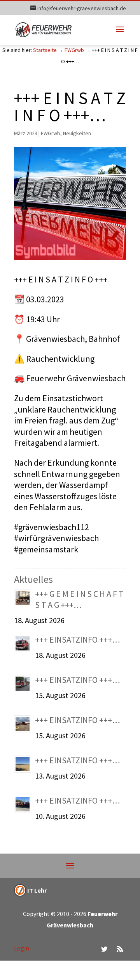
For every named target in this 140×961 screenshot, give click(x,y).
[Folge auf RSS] (120, 949)
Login (21, 948)
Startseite (45, 50)
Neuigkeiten (77, 133)
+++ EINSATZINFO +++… (77, 639)
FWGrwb (74, 50)
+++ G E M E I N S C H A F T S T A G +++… (79, 599)
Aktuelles (33, 579)
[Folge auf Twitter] (104, 949)
